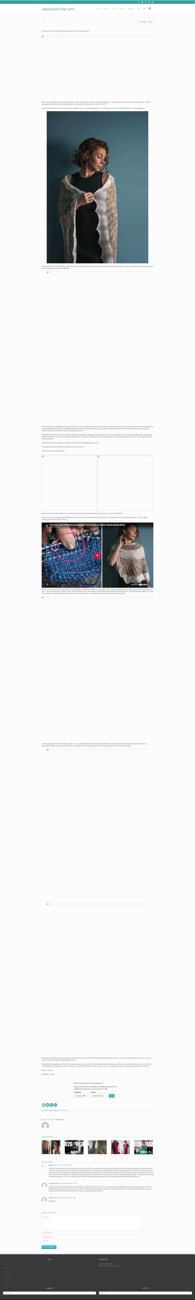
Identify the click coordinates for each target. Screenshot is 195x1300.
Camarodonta (116, 108)
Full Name (77, 1092)
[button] (149, 8)
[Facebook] (43, 1105)
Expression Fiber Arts (111, 1266)
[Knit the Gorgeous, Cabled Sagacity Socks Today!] (97, 1147)
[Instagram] (55, 1105)
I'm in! (112, 1096)
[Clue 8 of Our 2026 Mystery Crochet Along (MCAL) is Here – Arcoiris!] (74, 1147)
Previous (143, 22)
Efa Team (46, 1110)
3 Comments (64, 1110)
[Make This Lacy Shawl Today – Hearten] (120, 1147)
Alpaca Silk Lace (73, 447)
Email (93, 1092)
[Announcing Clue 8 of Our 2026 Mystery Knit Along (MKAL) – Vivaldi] (143, 1147)
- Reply (70, 1165)
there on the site (140, 1064)
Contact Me (108, 1264)
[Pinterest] (51, 1105)
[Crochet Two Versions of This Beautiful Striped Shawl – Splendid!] (51, 1147)
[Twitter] (47, 1105)
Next (150, 22)
